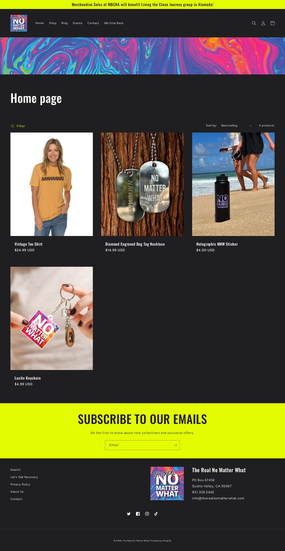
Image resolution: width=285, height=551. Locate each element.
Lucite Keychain (28, 378)
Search (15, 470)
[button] (254, 23)
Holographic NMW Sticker (217, 244)
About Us (17, 492)
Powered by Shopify (160, 540)
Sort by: (211, 125)
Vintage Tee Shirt (29, 244)
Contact (16, 499)
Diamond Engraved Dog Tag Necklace (135, 244)
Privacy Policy (20, 484)
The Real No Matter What (136, 540)
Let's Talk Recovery (24, 477)
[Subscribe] (175, 445)
